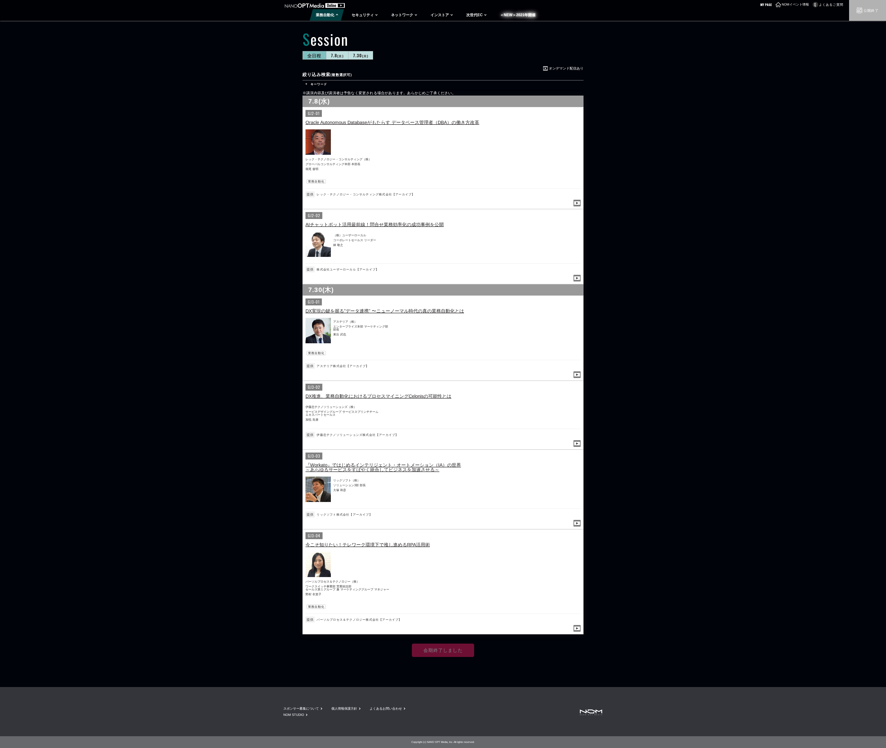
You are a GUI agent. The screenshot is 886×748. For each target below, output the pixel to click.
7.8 (337, 55)
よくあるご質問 (831, 4)
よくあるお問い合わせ (386, 708)
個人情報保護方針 (344, 708)
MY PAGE (766, 4)
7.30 (360, 55)
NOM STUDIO (293, 714)
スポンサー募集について (301, 708)
